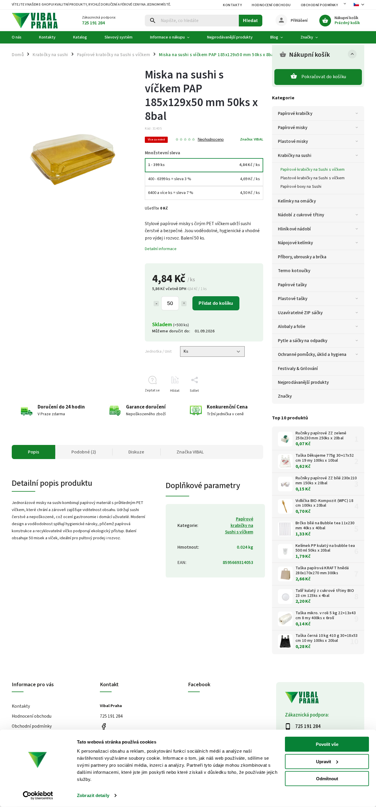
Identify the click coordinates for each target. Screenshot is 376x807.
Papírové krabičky (295, 113)
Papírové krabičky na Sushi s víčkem (313, 170)
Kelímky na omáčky (297, 201)
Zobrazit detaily (93, 795)
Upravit (323, 761)
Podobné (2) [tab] (83, 452)
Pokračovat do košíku (323, 76)
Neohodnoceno (211, 140)
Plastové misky (293, 141)
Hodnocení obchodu (271, 5)
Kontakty (232, 5)
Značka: (251, 139)
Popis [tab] (33, 452)
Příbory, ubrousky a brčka (302, 257)
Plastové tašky (292, 298)
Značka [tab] (190, 452)
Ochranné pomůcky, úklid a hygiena (312, 354)
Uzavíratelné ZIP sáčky (300, 312)
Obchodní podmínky (319, 5)
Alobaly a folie (292, 326)
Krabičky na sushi (294, 155)
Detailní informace (161, 249)
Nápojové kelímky (295, 243)
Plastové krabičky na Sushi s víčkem (313, 178)
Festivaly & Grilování (298, 368)
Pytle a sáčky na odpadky (302, 340)
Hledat (250, 20)
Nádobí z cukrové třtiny (301, 215)
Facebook (103, 726)
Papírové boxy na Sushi (301, 187)
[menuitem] (21, 37)
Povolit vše (327, 744)
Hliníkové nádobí (294, 229)
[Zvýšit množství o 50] (184, 303)
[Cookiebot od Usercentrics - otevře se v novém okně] (38, 795)
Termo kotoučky (294, 270)
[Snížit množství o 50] (156, 303)
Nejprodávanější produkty (303, 382)
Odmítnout (327, 778)
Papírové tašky (292, 285)
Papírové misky (292, 127)
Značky (285, 396)
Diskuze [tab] (136, 452)
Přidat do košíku (216, 303)
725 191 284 (111, 716)
